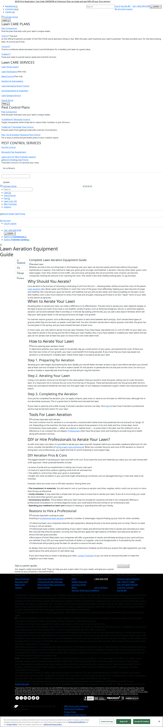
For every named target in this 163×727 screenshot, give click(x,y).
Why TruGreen (21, 157)
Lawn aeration (34, 289)
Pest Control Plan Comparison (51, 584)
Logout (129, 9)
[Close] (159, 721)
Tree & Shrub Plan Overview (50, 582)
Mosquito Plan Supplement (13, 152)
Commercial (11, 9)
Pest (4, 103)
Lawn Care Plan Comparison (50, 579)
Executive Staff (21, 582)
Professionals (74, 431)
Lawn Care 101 (8, 157)
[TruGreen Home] (9, 16)
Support (32, 157)
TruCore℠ (5, 46)
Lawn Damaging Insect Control (15, 86)
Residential (10, 6)
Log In (117, 6)
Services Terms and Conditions (85, 590)
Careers (9, 12)
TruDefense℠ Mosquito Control (15, 119)
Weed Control (7, 76)
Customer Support (125, 587)
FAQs (74, 579)
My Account (120, 9)
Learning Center (79, 584)
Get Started (123, 566)
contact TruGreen (85, 555)
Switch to (14, 236)
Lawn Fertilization (9, 71)
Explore (16, 239)
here (107, 406)
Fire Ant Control (8, 147)
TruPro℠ (5, 36)
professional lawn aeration (52, 518)
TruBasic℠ (6, 54)
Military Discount (79, 582)
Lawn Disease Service (11, 95)
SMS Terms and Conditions (76, 706)
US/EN (155, 6)
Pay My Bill (125, 6)
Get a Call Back (101, 587)
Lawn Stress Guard (9, 67)
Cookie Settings (107, 721)
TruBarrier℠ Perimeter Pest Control (17, 127)
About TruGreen (22, 579)
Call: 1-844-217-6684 (126, 582)
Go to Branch (9, 168)
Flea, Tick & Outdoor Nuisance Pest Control (20, 134)
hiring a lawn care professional (70, 447)
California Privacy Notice (75, 714)
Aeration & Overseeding (12, 81)
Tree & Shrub (7, 100)
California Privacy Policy (52, 724)
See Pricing (23, 159)
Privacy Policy (70, 712)
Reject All (123, 721)
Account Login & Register (128, 579)
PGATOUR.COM (22, 684)
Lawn (5, 20)
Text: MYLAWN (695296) (127, 584)
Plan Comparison (9, 28)
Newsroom (20, 584)
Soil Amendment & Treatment (14, 90)
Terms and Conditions (74, 709)
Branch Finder (9, 159)
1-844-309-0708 (101, 579)
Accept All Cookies (141, 721)
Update (6, 182)
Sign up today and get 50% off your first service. (88, 1)
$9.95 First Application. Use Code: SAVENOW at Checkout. (41, 1)
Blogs (74, 587)
